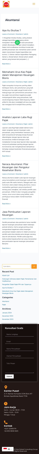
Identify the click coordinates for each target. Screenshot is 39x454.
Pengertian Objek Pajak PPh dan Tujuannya (16, 284)
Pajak (25, 82)
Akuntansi (19, 34)
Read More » (6, 64)
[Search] (34, 266)
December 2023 (7, 316)
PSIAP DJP (5, 275)
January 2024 (7, 313)
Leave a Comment (8, 34)
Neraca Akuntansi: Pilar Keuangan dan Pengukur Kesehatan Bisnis (16, 167)
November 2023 (7, 319)
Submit (9, 376)
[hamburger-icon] (34, 4)
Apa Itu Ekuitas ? (11, 30)
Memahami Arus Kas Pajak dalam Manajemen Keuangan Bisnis (18, 74)
